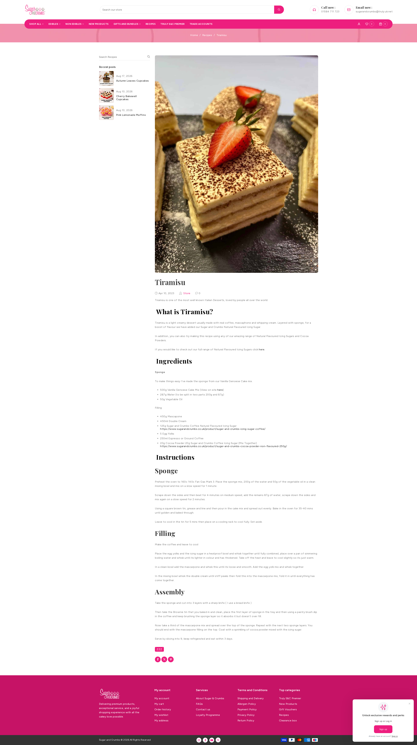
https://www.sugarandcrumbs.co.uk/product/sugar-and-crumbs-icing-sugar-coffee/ (213, 428)
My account (161, 698)
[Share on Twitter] (164, 659)
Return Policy (245, 720)
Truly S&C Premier (290, 698)
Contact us (203, 709)
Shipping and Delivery (250, 698)
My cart (159, 703)
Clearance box (288, 720)
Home (194, 35)
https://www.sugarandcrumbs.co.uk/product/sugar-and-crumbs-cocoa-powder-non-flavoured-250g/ (223, 446)
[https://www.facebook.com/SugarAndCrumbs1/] (205, 740)
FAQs (199, 703)
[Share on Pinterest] (171, 659)
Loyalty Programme (208, 714)
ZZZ (159, 649)
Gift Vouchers (288, 709)
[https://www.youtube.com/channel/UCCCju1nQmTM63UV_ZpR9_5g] (211, 740)
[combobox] (192, 10)
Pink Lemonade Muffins (131, 114)
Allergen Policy (246, 703)
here (220, 389)
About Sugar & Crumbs (210, 698)
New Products (288, 703)
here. (262, 349)
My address (161, 720)
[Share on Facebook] (158, 659)
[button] (383, 23)
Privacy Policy (246, 714)
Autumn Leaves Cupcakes (132, 80)
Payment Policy (247, 709)
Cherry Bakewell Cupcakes (126, 98)
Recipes (207, 35)
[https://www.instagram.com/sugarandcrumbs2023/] (198, 740)
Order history (162, 709)
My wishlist (161, 714)
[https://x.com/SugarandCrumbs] (218, 740)
